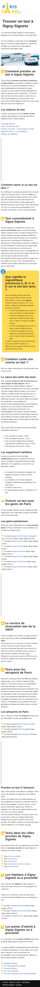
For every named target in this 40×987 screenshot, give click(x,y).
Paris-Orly (21, 729)
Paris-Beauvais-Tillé (25, 734)
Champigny (5, 124)
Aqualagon (7, 963)
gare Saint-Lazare (20, 561)
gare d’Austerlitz (19, 551)
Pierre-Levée (13, 866)
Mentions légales (8, 985)
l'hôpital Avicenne (17, 916)
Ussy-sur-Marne (15, 856)
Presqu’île (7, 968)
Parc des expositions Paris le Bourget (17, 973)
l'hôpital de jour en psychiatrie (21, 911)
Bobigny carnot (6, 134)
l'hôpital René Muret (18, 906)
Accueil (5, 982)
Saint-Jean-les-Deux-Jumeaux (20, 864)
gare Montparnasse (21, 567)
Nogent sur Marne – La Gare (11, 131)
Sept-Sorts (13, 861)
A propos (19, 985)
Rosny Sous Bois (7, 126)
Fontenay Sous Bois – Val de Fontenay (14, 129)
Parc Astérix (8, 971)
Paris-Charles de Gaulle (26, 724)
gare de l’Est (18, 546)
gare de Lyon (18, 541)
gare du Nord (18, 556)
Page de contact (14, 982)
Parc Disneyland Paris (12, 966)
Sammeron (13, 859)
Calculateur (26, 982)
